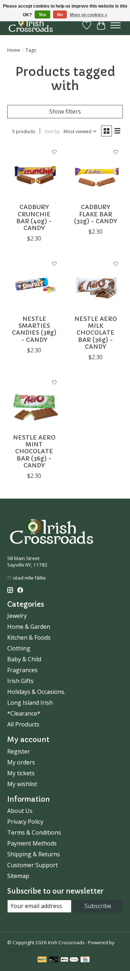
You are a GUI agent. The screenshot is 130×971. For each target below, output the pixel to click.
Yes (42, 14)
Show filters (65, 111)
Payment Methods (32, 843)
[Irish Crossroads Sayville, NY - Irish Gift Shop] (30, 25)
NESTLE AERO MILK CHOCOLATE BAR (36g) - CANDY (95, 332)
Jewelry (17, 616)
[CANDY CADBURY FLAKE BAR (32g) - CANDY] (96, 172)
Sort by (52, 131)
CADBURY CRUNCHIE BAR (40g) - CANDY (34, 217)
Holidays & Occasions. (36, 692)
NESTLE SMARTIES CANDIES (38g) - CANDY (34, 329)
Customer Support (32, 865)
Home (13, 50)
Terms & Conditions (34, 832)
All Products (23, 724)
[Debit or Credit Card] (53, 960)
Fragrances (22, 670)
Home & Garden (28, 627)
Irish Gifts (20, 681)
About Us (19, 811)
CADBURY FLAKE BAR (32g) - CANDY (95, 213)
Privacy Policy (25, 822)
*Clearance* (23, 713)
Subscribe (97, 906)
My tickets (21, 773)
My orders (21, 762)
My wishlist (22, 784)
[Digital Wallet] (69, 960)
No (60, 14)
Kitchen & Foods (29, 637)
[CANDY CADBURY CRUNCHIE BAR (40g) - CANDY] (34, 172)
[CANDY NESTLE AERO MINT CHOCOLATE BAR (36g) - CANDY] (34, 403)
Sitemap (18, 876)
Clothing (18, 648)
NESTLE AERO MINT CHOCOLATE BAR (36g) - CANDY (34, 451)
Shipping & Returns (33, 854)
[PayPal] (42, 960)
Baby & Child (24, 659)
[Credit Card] (85, 960)
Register (18, 751)
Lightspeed (19, 949)
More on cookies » (88, 14)
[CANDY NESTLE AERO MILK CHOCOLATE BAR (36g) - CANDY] (96, 284)
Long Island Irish (30, 703)
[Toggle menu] (115, 25)
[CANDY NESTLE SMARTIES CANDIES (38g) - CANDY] (34, 284)
